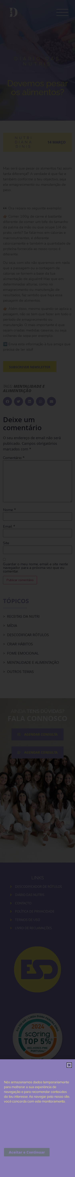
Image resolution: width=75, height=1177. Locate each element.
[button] (69, 1065)
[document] (37, 588)
